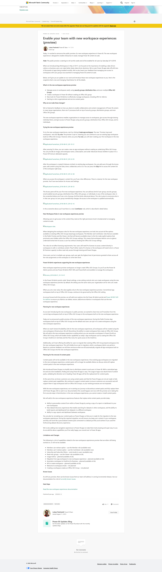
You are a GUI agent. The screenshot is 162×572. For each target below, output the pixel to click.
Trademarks (132, 564)
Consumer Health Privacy (50, 568)
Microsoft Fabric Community (33, 21)
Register (127, 2)
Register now (24, 10)
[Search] (121, 3)
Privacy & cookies (113, 564)
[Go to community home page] (37, 3)
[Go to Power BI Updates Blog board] (47, 523)
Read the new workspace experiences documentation (60, 489)
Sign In (133, 2)
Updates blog (45, 21)
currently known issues (68, 479)
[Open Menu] (134, 21)
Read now (113, 26)
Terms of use (123, 564)
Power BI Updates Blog (56, 21)
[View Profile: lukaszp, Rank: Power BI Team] (45, 48)
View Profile (113, 512)
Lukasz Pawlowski (54, 47)
